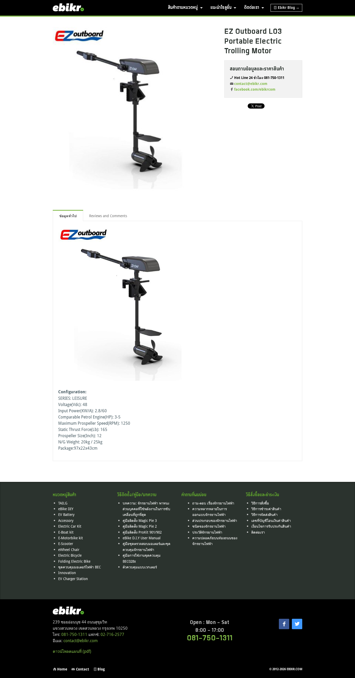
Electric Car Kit (69, 526)
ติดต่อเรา (251, 7)
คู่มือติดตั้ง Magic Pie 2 (140, 526)
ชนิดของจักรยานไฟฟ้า (209, 526)
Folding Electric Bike (74, 561)
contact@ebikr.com (250, 83)
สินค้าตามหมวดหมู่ (183, 7)
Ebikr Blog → (288, 8)
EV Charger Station (73, 578)
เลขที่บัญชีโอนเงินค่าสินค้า (271, 520)
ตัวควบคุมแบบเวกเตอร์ (140, 566)
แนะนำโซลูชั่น (221, 7)
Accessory (66, 520)
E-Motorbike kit (70, 537)
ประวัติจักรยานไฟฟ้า (207, 532)
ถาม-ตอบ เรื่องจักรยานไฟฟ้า (213, 503)
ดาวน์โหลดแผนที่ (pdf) (72, 651)
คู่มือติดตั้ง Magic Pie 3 (140, 520)
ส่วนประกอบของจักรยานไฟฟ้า (214, 520)
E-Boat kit (66, 532)
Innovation (67, 572)
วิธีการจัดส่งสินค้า (264, 514)
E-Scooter (65, 543)
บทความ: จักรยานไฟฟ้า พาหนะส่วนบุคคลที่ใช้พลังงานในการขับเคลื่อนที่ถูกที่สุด (146, 509)
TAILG (62, 503)
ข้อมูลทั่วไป (68, 216)
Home (62, 669)
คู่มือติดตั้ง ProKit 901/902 (142, 532)
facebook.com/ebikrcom (254, 89)
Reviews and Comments (108, 215)
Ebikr (70, 8)
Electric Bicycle (70, 555)
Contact (82, 669)
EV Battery (66, 514)
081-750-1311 (74, 634)
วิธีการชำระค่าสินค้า (266, 508)
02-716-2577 (112, 634)
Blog (101, 669)
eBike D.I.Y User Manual (142, 537)
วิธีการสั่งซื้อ (260, 503)
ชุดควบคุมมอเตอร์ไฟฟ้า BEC (79, 566)
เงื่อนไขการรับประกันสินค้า (271, 526)
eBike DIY (65, 508)
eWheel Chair (68, 549)
